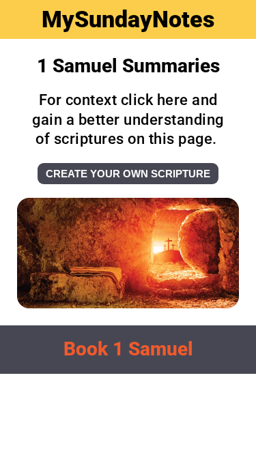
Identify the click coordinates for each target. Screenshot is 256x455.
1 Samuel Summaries (128, 66)
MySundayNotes (128, 19)
